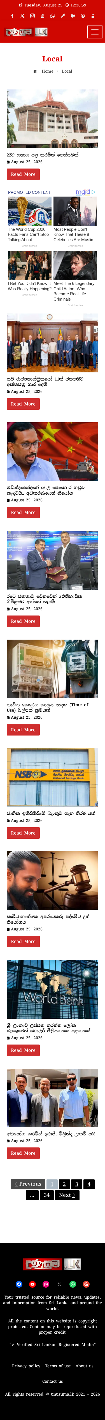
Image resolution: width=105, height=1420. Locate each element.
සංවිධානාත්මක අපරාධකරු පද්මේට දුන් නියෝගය (48, 919)
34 (47, 1195)
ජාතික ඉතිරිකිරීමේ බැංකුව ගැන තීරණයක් (51, 813)
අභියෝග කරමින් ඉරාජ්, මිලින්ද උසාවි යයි (51, 1134)
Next (65, 1195)
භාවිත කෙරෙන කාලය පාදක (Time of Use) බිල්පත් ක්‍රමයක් (47, 707)
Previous (30, 1184)
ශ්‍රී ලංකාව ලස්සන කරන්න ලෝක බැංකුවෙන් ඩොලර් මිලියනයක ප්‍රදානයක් (48, 1028)
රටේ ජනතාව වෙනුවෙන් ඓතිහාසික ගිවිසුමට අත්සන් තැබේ (44, 599)
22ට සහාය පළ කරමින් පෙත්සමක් (42, 155)
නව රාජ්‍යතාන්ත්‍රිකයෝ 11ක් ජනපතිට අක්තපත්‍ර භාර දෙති (45, 382)
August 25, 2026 (27, 161)
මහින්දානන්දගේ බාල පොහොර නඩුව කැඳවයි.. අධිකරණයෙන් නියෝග (46, 490)
